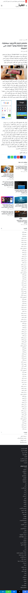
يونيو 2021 (24, 276)
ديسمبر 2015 (23, 410)
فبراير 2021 (24, 285)
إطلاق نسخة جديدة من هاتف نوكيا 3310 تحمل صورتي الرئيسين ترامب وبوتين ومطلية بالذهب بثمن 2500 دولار (7, 183)
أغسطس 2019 (23, 321)
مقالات (25, 581)
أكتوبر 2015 (24, 414)
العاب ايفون (24, 512)
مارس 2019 (24, 331)
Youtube (24, 481)
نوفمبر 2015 (23, 412)
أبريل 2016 (24, 402)
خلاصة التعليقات (23, 440)
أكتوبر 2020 (24, 293)
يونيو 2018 (24, 349)
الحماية (25, 456)
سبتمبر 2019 (23, 319)
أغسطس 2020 (23, 297)
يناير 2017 (24, 384)
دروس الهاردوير (23, 556)
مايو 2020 (24, 303)
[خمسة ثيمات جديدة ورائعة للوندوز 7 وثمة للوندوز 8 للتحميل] (21, 215)
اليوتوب (24, 522)
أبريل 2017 (24, 378)
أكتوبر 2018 (24, 341)
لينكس (25, 575)
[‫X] (21, 157)
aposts (24, 469)
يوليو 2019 (24, 323)
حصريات (24, 550)
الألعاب (25, 504)
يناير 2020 (24, 311)
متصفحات (24, 577)
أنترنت (25, 492)
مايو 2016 (24, 400)
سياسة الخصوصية (23, 460)
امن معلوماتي (23, 524)
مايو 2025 (24, 236)
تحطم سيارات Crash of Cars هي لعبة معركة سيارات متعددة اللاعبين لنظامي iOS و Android (7, 213)
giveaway (24, 475)
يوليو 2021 (24, 274)
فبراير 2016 (24, 406)
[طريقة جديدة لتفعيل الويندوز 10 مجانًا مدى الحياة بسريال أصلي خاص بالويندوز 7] (21, 185)
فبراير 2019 (24, 333)
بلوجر (25, 530)
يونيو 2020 (24, 301)
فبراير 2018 (24, 358)
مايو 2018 (24, 351)
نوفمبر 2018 (23, 339)
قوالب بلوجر (23, 571)
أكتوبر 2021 (24, 268)
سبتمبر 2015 (23, 416)
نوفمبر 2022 (23, 242)
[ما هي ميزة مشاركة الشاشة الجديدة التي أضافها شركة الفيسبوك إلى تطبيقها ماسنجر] (7, 199)
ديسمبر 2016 (23, 386)
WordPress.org (23, 442)
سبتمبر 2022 (23, 246)
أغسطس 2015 (23, 418)
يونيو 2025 (24, 234)
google (20, 39)
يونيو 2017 (24, 374)
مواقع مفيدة (24, 454)
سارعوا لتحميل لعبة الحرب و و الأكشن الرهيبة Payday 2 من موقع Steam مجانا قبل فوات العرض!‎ (21, 168)
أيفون (25, 498)
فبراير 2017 (24, 382)
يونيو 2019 (24, 325)
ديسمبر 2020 (23, 289)
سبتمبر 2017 (23, 368)
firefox (25, 473)
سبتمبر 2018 (23, 343)
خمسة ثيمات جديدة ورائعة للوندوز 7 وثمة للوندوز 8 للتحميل (22, 222)
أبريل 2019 (24, 329)
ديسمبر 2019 (23, 313)
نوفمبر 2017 (23, 364)
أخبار (25, 485)
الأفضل (25, 502)
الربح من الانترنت (23, 458)
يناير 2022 (24, 262)
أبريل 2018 (24, 354)
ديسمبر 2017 (23, 362)
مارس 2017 (24, 380)
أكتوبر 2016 (24, 390)
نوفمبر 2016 (23, 388)
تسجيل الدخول (23, 436)
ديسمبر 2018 (23, 337)
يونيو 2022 (24, 252)
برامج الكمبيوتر (23, 528)
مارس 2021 (24, 283)
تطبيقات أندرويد (24, 450)
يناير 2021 (24, 287)
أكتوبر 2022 (24, 244)
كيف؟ (25, 573)
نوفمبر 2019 (23, 315)
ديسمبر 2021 (23, 264)
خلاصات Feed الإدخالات (21, 438)
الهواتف (24, 516)
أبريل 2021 (24, 280)
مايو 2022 (24, 254)
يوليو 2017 (24, 372)
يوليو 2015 (24, 420)
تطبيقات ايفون (23, 544)
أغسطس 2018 (23, 345)
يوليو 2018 (24, 347)
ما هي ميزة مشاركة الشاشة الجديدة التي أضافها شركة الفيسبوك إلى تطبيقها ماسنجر (7, 206)
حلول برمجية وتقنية (22, 554)
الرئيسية (24, 39)
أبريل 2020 (24, 305)
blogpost (24, 471)
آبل (25, 483)
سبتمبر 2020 (23, 295)
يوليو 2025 (24, 232)
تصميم (25, 538)
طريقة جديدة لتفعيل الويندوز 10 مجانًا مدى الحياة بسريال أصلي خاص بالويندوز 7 (21, 191)
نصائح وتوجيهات (23, 587)
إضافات (24, 500)
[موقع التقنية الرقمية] (20, 6)
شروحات (24, 563)
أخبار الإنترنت (23, 488)
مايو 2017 (24, 376)
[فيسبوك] (24, 157)
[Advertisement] (14, 24)
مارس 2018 (24, 356)
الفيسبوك (24, 514)
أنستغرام (24, 496)
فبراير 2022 (24, 260)
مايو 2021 (24, 278)
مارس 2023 (23, 238)
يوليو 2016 (24, 396)
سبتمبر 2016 (23, 392)
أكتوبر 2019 (24, 317)
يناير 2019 (24, 335)
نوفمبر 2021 (23, 266)
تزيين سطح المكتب (22, 536)
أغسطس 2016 (23, 394)
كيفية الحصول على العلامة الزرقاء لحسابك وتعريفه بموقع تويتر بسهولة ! (21, 206)
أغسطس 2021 (23, 272)
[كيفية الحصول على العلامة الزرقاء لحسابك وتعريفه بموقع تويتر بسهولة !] (21, 199)
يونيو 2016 (24, 398)
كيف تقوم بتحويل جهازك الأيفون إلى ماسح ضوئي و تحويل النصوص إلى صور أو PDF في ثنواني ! (7, 175)
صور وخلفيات (23, 567)
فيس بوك (24, 569)
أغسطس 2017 (23, 370)
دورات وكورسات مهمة (22, 561)
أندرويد (25, 494)
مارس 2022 (23, 258)
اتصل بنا (25, 462)
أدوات (25, 490)
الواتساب (24, 518)
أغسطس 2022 (23, 248)
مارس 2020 (23, 307)
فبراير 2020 (23, 309)
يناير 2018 (24, 360)
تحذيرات (24, 532)
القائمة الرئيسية (24, 448)
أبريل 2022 (24, 256)
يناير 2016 (24, 408)
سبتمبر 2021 (23, 270)
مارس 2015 (24, 424)
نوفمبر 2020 (23, 291)
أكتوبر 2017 (24, 366)
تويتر (25, 548)
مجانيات (24, 579)
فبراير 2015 (24, 427)
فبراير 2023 (23, 240)
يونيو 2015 (24, 422)
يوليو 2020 (24, 299)
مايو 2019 (24, 327)
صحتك (25, 565)
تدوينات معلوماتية (23, 534)
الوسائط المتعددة (23, 520)
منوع (25, 583)
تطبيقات (24, 540)
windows (24, 479)
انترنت (25, 526)
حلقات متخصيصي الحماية (21, 552)
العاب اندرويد (24, 452)
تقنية (25, 546)
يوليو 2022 (24, 250)
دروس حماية (23, 558)
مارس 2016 (24, 404)
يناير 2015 (24, 429)
